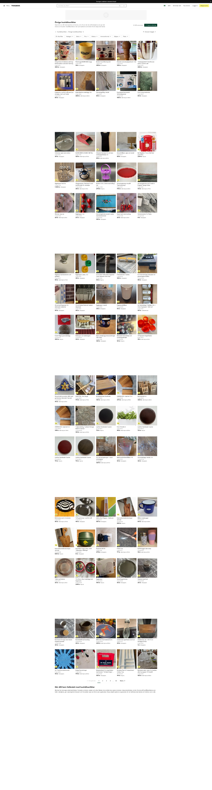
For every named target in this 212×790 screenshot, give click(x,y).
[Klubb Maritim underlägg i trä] (85, 81)
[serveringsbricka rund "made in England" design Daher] (147, 172)
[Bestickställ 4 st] (147, 385)
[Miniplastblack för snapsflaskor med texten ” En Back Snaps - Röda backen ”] (106, 659)
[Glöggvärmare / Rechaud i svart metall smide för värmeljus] (85, 172)
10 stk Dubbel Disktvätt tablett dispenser (84, 306)
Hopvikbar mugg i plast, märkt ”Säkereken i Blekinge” (84, 549)
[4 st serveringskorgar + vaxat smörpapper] (106, 446)
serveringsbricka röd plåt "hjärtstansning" (124, 184)
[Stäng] (210, 1)
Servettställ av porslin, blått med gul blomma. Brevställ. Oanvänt (64, 397)
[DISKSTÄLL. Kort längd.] (85, 385)
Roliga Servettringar (81, 670)
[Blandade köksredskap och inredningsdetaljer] (126, 324)
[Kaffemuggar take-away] (147, 537)
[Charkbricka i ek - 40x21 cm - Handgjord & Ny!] (147, 628)
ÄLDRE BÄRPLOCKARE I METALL (84, 153)
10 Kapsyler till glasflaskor (145, 335)
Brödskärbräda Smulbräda (103, 396)
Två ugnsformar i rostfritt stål (84, 518)
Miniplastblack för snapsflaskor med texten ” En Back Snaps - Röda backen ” (104, 671)
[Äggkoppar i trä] (85, 203)
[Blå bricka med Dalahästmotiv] (106, 628)
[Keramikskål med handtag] (85, 628)
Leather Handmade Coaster (104, 427)
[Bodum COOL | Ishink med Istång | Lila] (106, 172)
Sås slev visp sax (59, 214)
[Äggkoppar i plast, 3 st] (85, 263)
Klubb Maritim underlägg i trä (83, 92)
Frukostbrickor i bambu (123, 274)
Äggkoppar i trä (80, 214)
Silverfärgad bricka (122, 579)
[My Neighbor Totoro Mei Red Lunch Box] (147, 141)
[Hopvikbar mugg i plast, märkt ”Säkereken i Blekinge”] (85, 537)
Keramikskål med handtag (83, 639)
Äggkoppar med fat (60, 183)
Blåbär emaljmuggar (143, 518)
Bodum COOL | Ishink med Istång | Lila (105, 184)
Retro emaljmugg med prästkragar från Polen (105, 336)
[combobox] (89, 5)
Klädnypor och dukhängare (83, 335)
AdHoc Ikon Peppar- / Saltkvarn (105, 518)
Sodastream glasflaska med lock (126, 639)
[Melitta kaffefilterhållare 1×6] (126, 446)
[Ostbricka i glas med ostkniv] (64, 141)
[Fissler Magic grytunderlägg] (64, 324)
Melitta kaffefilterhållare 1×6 (125, 457)
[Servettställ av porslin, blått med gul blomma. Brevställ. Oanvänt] (64, 385)
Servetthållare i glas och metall (125, 153)
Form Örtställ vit (121, 427)
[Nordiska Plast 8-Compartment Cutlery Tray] (126, 659)
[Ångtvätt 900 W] (106, 537)
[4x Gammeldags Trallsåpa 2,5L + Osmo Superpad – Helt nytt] (147, 294)
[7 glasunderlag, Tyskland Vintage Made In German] (85, 415)
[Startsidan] (15, 5)
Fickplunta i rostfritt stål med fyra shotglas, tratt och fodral (64, 93)
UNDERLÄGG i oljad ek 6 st (62, 427)
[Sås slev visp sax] (64, 203)
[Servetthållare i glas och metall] (126, 141)
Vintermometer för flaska (144, 214)
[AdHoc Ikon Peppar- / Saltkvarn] (106, 507)
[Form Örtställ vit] (126, 415)
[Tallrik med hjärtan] (64, 568)
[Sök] (120, 5)
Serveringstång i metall (102, 92)
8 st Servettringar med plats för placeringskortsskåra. (146, 275)
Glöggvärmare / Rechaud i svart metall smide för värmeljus (84, 184)
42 (116, 680)
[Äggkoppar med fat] (64, 172)
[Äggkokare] (106, 568)
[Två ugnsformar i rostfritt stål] (85, 507)
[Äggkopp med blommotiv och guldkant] (64, 263)
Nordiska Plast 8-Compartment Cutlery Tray (125, 671)
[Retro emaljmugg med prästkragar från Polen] (106, 324)
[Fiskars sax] (126, 537)
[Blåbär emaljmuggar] (147, 507)
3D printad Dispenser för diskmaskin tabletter (61, 306)
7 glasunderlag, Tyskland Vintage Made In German (85, 427)
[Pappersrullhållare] (126, 294)
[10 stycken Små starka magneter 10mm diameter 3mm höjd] (106, 263)
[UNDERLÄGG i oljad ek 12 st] (126, 385)
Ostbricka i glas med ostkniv (62, 153)
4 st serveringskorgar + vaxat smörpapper (104, 458)
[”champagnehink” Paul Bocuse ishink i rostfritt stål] (147, 50)
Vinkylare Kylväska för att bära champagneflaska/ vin (104, 153)
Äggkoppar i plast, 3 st (82, 274)
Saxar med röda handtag (124, 214)
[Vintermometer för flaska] (147, 203)
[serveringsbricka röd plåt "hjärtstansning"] (126, 172)
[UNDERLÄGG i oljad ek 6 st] (64, 415)
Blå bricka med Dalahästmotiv (104, 639)
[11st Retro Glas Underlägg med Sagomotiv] (85, 568)
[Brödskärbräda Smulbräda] (106, 385)
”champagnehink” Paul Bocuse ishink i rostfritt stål (146, 62)
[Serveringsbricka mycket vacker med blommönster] (106, 203)
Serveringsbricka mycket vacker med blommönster (105, 214)
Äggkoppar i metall (101, 305)
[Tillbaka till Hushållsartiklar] (55, 32)
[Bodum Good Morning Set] (106, 50)
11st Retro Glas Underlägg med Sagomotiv (84, 580)
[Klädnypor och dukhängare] (85, 324)
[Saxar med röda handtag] (126, 203)
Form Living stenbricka (144, 92)
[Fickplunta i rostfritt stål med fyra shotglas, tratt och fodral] (64, 81)
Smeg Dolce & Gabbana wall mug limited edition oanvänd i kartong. (64, 62)
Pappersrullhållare (122, 305)
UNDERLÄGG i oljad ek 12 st (124, 396)
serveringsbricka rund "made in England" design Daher (146, 184)
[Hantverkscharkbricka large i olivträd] (126, 507)
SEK (169, 5)
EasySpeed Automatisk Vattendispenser (123, 93)
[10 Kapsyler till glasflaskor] (147, 324)
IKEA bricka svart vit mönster (63, 518)
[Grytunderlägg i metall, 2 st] (147, 446)
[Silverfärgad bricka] (126, 568)
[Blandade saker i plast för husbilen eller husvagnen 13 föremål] (147, 659)
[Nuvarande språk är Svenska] (164, 5)
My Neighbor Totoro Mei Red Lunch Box (146, 153)
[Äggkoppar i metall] (106, 294)
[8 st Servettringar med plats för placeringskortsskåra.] (147, 263)
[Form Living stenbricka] (147, 81)
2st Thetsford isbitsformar (62, 670)
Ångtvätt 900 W (100, 548)
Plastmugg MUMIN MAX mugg (84, 62)
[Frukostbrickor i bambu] (126, 263)
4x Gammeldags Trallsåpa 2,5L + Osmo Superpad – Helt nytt (147, 306)
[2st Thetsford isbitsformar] (64, 659)
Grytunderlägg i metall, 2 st (145, 457)
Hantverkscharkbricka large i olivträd (125, 518)
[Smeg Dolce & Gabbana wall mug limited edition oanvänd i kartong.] (64, 50)
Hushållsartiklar (62, 32)
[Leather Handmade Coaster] (106, 415)
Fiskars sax (120, 548)
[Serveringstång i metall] (106, 81)
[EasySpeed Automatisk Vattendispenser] (126, 81)
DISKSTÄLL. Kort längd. (82, 396)
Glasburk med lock (143, 579)
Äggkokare (99, 579)
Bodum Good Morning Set (103, 62)
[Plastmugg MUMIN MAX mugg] (85, 50)
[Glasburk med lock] (147, 568)
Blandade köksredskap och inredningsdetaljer (124, 336)
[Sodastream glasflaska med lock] (126, 628)
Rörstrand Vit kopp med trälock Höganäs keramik (63, 640)
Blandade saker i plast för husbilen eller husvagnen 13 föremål (147, 671)
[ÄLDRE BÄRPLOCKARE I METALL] (85, 141)
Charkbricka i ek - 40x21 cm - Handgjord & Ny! (146, 640)
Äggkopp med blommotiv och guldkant (63, 275)
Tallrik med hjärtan (60, 579)
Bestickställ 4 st (142, 396)
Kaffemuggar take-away (144, 548)
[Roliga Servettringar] (85, 659)
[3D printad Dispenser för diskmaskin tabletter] (64, 294)
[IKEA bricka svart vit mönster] (64, 507)
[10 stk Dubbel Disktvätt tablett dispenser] (85, 294)
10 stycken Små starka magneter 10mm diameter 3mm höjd (105, 275)
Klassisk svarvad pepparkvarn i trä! (126, 62)
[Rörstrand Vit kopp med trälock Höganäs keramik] (64, 628)
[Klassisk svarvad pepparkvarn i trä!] (126, 50)
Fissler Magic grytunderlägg (62, 335)
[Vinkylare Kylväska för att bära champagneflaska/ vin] (106, 141)
